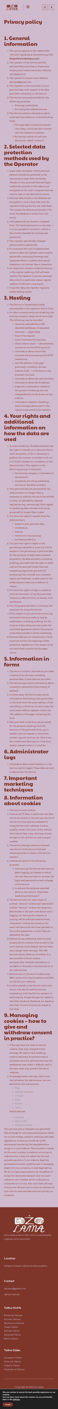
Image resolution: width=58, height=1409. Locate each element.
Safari (18, 1099)
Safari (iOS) (20, 1121)
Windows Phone (23, 1125)
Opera (18, 1107)
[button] (28, 7)
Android (19, 1117)
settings (16, 1399)
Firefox (18, 1103)
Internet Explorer (24, 1091)
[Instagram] (44, 7)
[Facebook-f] (51, 7)
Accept (7, 1404)
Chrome (19, 1095)
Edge (17, 1088)
